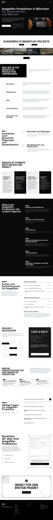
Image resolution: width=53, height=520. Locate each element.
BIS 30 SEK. (5, 354)
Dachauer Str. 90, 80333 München (10, 462)
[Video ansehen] (39, 24)
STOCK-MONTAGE (13, 341)
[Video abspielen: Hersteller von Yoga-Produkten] (46, 51)
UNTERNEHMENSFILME (27, 44)
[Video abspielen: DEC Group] (33, 51)
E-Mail (31, 442)
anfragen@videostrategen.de (9, 455)
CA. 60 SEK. (13, 354)
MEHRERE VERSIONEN (5, 356)
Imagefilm (16, 507)
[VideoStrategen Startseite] (4, 2)
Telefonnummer (42, 442)
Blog (15, 514)
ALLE (17, 44)
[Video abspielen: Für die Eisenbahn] (6, 51)
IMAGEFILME (21, 44)
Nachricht (32, 446)
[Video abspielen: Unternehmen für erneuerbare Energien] (19, 51)
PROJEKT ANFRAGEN (26, 492)
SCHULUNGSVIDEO (13, 343)
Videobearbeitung (17, 510)
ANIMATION (21, 343)
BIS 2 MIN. (21, 354)
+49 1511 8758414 (7, 458)
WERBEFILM (5, 341)
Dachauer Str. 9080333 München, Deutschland (44, 505)
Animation (16, 511)
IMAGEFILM (5, 343)
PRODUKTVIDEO (21, 341)
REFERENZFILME (34, 44)
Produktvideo (16, 506)
